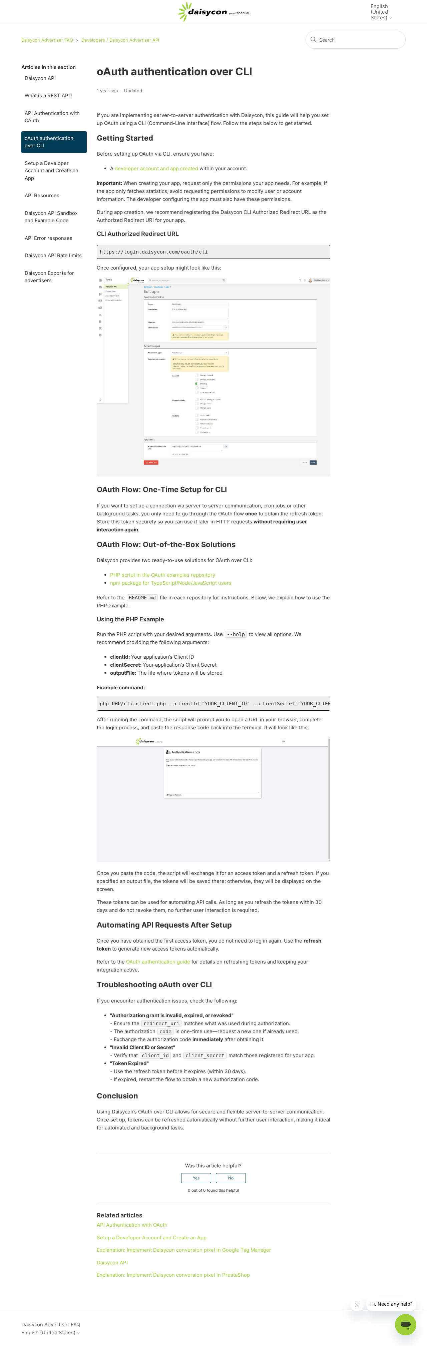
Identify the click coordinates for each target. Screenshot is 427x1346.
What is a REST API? (48, 95)
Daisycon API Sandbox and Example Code (51, 217)
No (231, 1177)
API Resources (42, 195)
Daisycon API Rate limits (53, 255)
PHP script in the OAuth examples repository (162, 575)
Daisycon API (40, 78)
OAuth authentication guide (158, 962)
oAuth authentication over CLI (49, 142)
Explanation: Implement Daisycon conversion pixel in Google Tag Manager (184, 1250)
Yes (196, 1177)
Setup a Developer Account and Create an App (51, 170)
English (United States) (380, 12)
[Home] (213, 12)
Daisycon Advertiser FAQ (47, 40)
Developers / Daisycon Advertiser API (120, 40)
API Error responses (48, 238)
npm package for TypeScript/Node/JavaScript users (171, 583)
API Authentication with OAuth (52, 117)
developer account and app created (156, 168)
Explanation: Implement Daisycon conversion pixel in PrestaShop (173, 1275)
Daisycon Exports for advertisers (49, 277)
